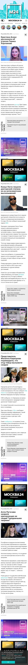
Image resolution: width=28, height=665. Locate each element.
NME (7, 223)
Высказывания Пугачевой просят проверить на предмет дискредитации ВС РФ (16, 607)
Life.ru (15, 410)
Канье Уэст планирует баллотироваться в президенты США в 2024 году (16, 294)
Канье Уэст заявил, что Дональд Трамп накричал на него (16, 289)
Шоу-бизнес (16, 34)
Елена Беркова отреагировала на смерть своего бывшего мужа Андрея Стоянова (16, 450)
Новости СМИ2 (4, 158)
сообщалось (8, 421)
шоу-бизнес (3, 133)
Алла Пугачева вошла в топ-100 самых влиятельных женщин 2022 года (16, 601)
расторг (17, 105)
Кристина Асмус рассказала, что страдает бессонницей (16, 121)
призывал (21, 275)
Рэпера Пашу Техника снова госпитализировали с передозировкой (15, 444)
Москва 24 (14, 20)
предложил (4, 578)
